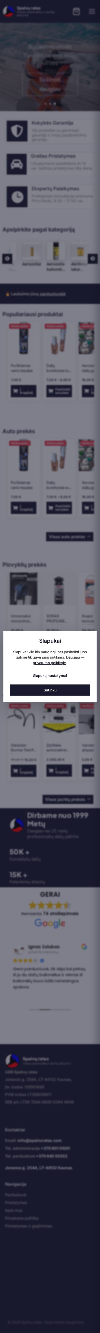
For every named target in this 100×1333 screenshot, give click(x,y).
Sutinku (50, 690)
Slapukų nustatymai (50, 675)
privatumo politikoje (49, 663)
